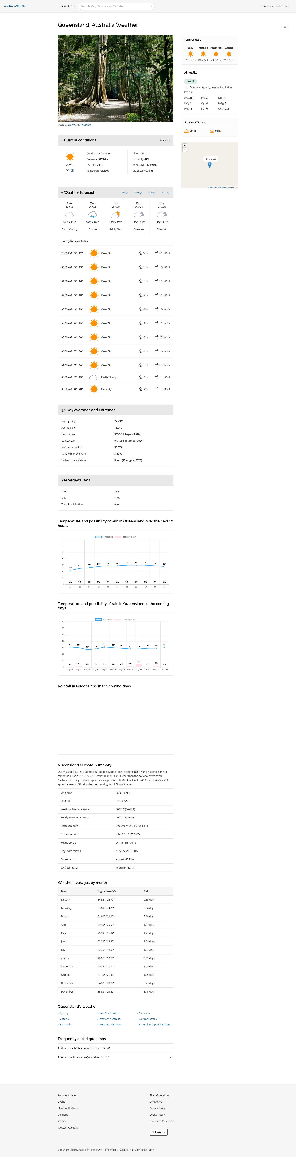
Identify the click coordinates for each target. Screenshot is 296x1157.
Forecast (267, 6)
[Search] (151, 6)
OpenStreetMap (222, 187)
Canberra (144, 1013)
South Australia (148, 1019)
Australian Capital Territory (154, 1024)
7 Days (124, 192)
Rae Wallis (73, 124)
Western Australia (109, 1019)
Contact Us (156, 1101)
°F (72, 170)
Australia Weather (16, 6)
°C (67, 170)
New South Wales (109, 1013)
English (158, 1132)
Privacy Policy (158, 1108)
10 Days (138, 192)
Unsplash (85, 124)
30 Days (166, 192)
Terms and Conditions (162, 1121)
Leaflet (210, 187)
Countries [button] (283, 6)
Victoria (64, 1019)
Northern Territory (110, 1024)
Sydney (64, 1013)
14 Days (152, 192)
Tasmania (65, 1024)
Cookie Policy (157, 1114)
